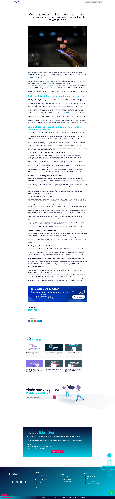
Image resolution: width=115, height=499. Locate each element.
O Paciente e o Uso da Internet (53, 369)
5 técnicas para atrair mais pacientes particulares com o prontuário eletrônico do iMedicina (33, 354)
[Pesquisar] (54, 397)
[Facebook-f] (12, 482)
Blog (36, 487)
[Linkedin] (25, 482)
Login (81, 2)
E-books (64, 2)
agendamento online (63, 112)
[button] (29, 321)
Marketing (64, 23)
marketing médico (34, 80)
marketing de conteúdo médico (49, 85)
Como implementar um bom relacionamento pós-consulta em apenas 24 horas (34, 370)
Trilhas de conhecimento (46, 2)
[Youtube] (21, 482)
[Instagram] (17, 482)
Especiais (57, 2)
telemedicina (32, 77)
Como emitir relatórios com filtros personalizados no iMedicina (54, 353)
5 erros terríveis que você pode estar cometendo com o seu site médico (73, 370)
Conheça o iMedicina (73, 2)
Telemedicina (69, 23)
